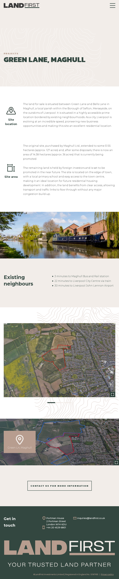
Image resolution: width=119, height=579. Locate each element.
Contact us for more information (60, 486)
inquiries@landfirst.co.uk (91, 518)
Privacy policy (107, 574)
